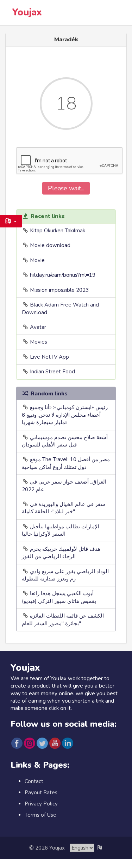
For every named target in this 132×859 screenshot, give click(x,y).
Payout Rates (41, 792)
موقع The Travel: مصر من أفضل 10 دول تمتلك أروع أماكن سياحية (66, 463)
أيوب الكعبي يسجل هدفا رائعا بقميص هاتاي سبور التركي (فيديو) (59, 597)
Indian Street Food (52, 371)
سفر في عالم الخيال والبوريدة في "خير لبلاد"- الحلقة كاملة (63, 508)
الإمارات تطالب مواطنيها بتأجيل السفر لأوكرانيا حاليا (60, 530)
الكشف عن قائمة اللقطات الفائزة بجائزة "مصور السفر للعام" (63, 619)
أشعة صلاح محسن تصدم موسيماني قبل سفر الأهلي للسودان (65, 441)
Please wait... (66, 188)
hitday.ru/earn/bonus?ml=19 (62, 275)
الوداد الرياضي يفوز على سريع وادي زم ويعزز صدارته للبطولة (65, 575)
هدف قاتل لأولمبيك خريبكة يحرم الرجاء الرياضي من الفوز (61, 552)
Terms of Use (40, 814)
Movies (38, 341)
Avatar (38, 327)
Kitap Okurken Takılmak (57, 230)
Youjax (27, 12)
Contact (34, 781)
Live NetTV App (49, 356)
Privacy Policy (41, 803)
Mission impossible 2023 (59, 290)
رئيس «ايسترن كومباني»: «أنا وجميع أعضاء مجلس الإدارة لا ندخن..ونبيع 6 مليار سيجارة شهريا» (65, 415)
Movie (37, 260)
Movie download (50, 245)
